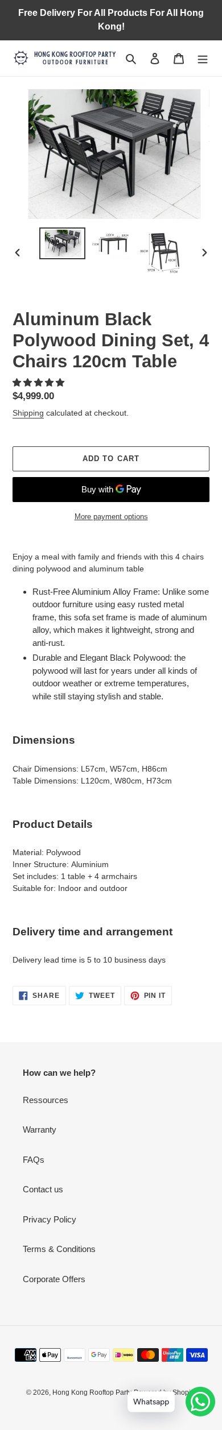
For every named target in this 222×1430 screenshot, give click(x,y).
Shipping (28, 412)
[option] (62, 243)
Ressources (45, 1100)
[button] (40, 382)
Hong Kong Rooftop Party (91, 1392)
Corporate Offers (54, 1279)
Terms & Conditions (59, 1249)
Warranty (39, 1129)
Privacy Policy (49, 1219)
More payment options (111, 516)
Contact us (43, 1189)
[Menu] (203, 58)
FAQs (33, 1159)
